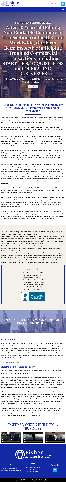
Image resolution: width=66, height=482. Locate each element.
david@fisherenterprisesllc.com (11, 471)
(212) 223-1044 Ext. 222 (10, 468)
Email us (11, 320)
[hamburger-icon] (63, 9)
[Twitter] (63, 4)
